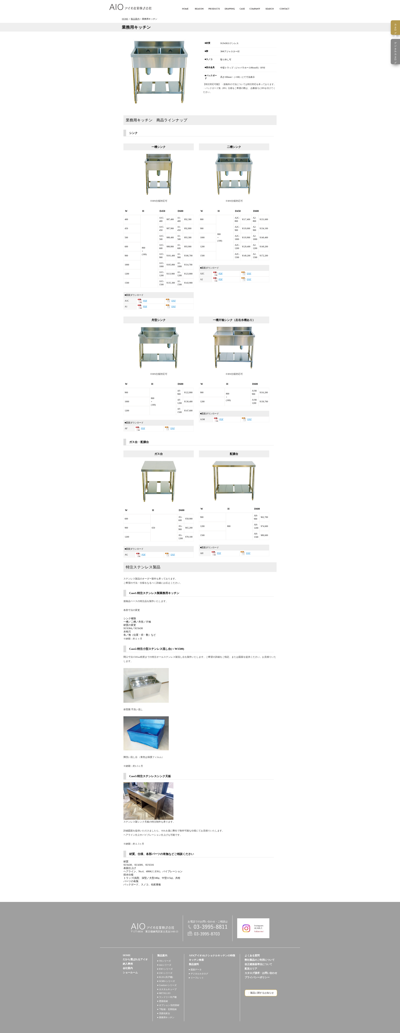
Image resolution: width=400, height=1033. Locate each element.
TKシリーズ (165, 961)
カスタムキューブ (168, 989)
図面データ (196, 969)
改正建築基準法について (258, 964)
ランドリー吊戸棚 (168, 997)
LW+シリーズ (165, 973)
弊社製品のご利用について (260, 959)
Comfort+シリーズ (168, 985)
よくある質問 (252, 955)
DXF (173, 301)
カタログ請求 (395, 27)
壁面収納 (163, 1001)
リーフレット (197, 978)
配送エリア (251, 968)
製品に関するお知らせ (262, 993)
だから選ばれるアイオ (135, 959)
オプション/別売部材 (169, 1005)
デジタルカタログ (199, 974)
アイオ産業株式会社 (130, 7)
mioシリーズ (165, 965)
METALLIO (164, 993)
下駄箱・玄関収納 (168, 1009)
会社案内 (128, 968)
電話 (208, 927)
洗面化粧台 (164, 1013)
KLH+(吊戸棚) (166, 977)
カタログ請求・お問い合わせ (261, 973)
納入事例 (128, 963)
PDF (145, 301)
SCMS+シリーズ (167, 981)
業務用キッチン (166, 1017)
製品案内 (135, 19)
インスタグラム (253, 928)
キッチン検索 (196, 959)
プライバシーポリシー (257, 977)
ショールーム (130, 972)
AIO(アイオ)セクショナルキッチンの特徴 (212, 955)
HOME (125, 19)
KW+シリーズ (166, 969)
